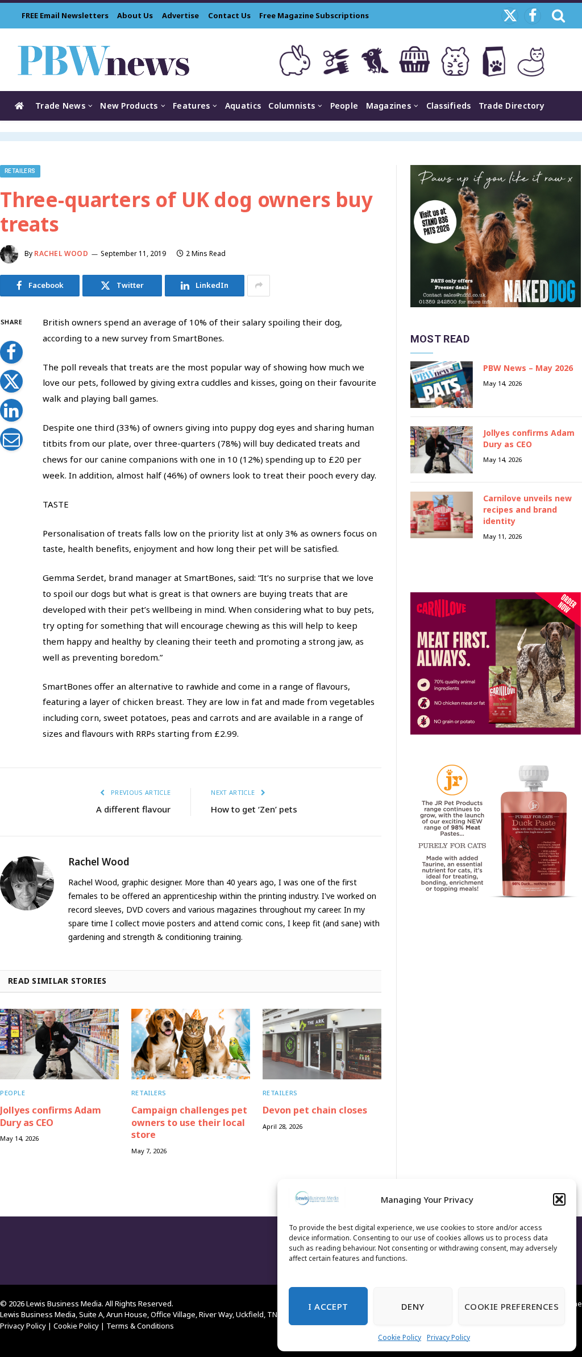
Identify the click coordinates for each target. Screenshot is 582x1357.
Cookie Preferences (511, 1306)
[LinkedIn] (11, 410)
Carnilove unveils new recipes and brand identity (527, 509)
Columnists (291, 105)
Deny (413, 1306)
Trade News (60, 105)
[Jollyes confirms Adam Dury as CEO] (59, 1044)
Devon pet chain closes (315, 1110)
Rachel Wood (61, 253)
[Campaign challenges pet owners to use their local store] (190, 1044)
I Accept (328, 1306)
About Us (135, 15)
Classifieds (448, 105)
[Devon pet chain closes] (322, 1044)
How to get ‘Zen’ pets (254, 809)
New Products (128, 105)
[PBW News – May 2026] (441, 385)
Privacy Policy (448, 1337)
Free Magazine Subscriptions (314, 15)
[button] (559, 1199)
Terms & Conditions (140, 1326)
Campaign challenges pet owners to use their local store (189, 1122)
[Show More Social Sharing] (258, 285)
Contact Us (229, 15)
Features (191, 105)
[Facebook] (11, 352)
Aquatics (243, 105)
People (344, 105)
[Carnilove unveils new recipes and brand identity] (441, 515)
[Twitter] (11, 381)
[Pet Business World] (103, 60)
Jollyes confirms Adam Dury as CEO (50, 1116)
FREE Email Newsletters (65, 15)
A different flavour (133, 809)
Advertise (180, 15)
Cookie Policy (399, 1337)
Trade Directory (511, 105)
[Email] (11, 439)
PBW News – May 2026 (528, 367)
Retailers (20, 171)
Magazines (388, 105)
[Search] (557, 15)
